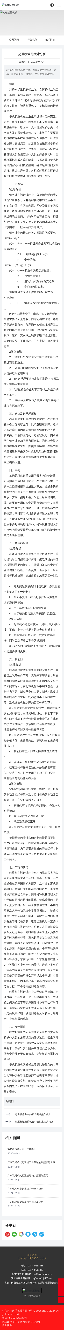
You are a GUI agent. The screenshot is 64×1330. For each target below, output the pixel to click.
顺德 (27, 1322)
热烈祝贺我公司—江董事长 (22, 1149)
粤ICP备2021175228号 (14, 1318)
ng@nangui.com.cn (42, 1274)
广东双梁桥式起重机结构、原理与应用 (28, 1176)
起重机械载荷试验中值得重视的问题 (34, 1122)
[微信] (14, 1234)
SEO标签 (36, 1322)
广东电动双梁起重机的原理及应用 (25, 1202)
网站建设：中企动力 (13, 1322)
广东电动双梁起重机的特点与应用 (25, 1189)
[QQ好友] (28, 1234)
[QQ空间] (34, 1234)
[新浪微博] (7, 1234)
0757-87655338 (32, 1258)
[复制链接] (41, 1234)
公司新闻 (14, 40)
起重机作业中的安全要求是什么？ (33, 1114)
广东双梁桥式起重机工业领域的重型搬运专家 (31, 1162)
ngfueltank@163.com (42, 1278)
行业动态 (32, 40)
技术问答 (50, 40)
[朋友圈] (21, 1234)
